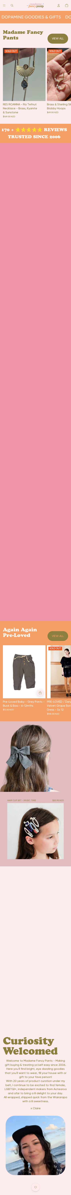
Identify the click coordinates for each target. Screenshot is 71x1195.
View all (58, 38)
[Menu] (4, 5)
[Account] (59, 5)
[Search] (12, 5)
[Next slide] (64, 680)
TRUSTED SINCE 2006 (32, 136)
